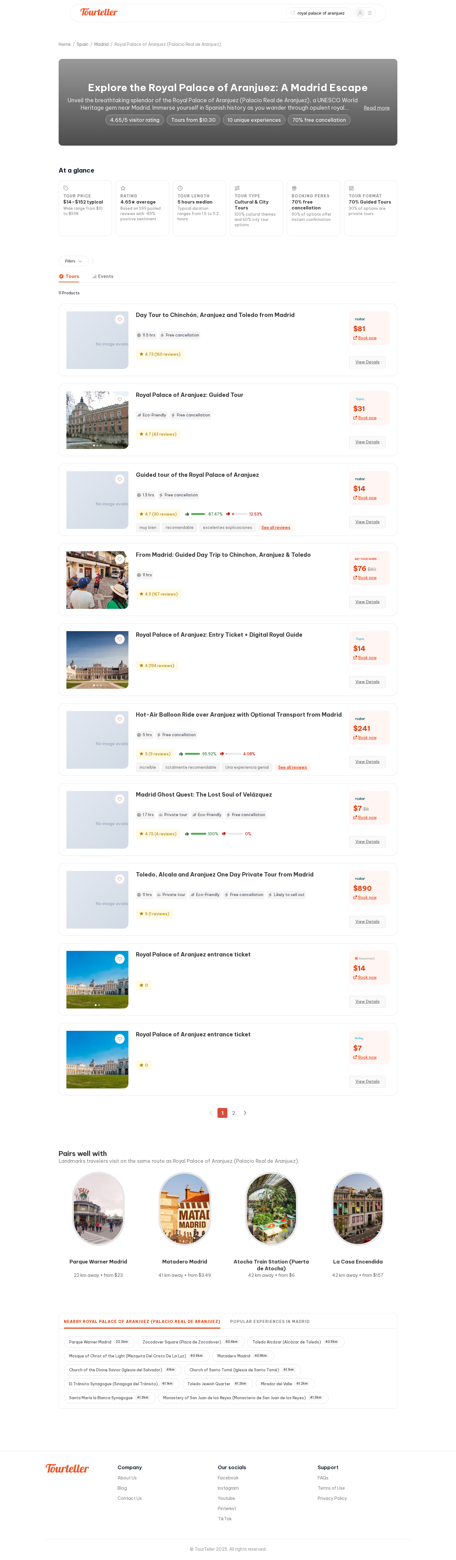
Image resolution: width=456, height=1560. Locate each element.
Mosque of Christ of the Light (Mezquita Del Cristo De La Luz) (136, 1356)
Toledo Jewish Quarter (216, 1384)
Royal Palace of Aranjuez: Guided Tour (190, 394)
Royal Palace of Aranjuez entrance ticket (193, 954)
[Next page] (245, 1113)
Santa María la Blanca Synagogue (108, 1397)
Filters (70, 261)
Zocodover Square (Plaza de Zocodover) (190, 1342)
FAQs (323, 1478)
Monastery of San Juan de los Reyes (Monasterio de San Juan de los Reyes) (242, 1397)
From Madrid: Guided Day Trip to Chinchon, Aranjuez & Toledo (223, 554)
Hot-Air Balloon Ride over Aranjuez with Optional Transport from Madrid (239, 714)
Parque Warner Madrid (98, 1342)
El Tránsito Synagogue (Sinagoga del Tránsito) (120, 1384)
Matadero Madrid (242, 1356)
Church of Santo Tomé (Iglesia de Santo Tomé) (242, 1370)
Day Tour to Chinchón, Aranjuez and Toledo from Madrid (215, 315)
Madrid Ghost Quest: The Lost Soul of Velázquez (204, 794)
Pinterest (227, 1508)
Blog (122, 1488)
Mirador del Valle (284, 1384)
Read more (377, 108)
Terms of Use (331, 1488)
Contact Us (130, 1498)
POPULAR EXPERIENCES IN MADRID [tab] (270, 1321)
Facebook (228, 1478)
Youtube (226, 1498)
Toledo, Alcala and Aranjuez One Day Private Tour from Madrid (225, 874)
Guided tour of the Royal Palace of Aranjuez (197, 474)
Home (65, 44)
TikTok (225, 1519)
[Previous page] (211, 1113)
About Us (127, 1478)
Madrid (101, 44)
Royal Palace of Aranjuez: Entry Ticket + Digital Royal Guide (219, 634)
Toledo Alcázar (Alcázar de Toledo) (295, 1342)
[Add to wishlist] (120, 319)
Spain (82, 44)
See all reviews (276, 527)
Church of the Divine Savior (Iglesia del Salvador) (122, 1370)
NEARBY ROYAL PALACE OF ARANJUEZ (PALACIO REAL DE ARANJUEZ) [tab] (142, 1321)
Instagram (228, 1488)
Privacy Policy (332, 1498)
